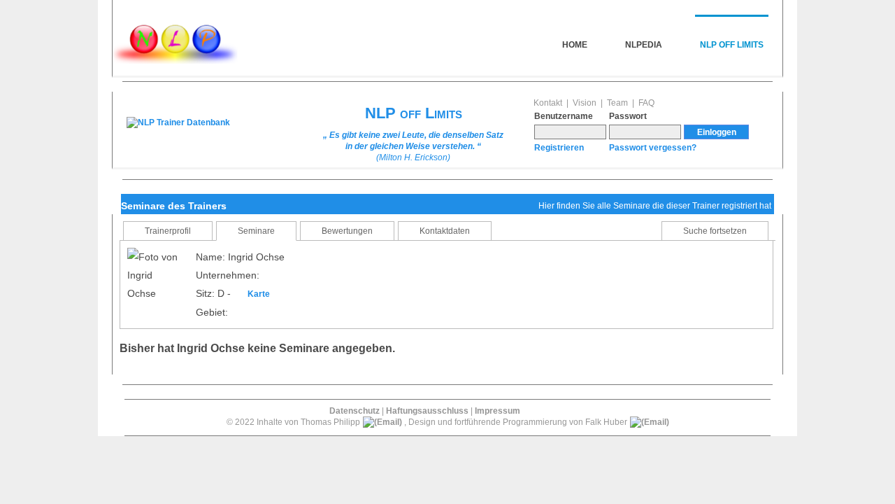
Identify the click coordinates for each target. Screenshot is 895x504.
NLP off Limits (732, 45)
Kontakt (548, 103)
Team (617, 103)
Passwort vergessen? (652, 148)
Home (574, 45)
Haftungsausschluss (427, 411)
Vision (584, 103)
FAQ (646, 103)
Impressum (497, 411)
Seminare (256, 231)
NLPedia (643, 45)
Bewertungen (347, 231)
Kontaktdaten (445, 231)
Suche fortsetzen (715, 231)
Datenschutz (354, 411)
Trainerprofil (168, 231)
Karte (259, 294)
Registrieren (559, 148)
